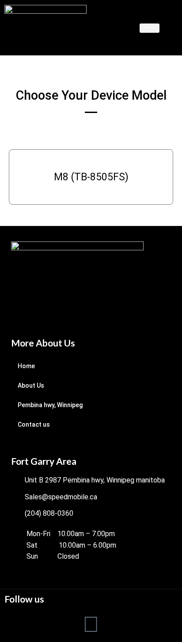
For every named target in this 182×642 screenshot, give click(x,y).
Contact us (34, 424)
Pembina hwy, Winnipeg (50, 405)
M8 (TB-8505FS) (91, 177)
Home (26, 366)
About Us (31, 385)
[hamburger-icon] (149, 28)
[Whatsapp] (91, 623)
